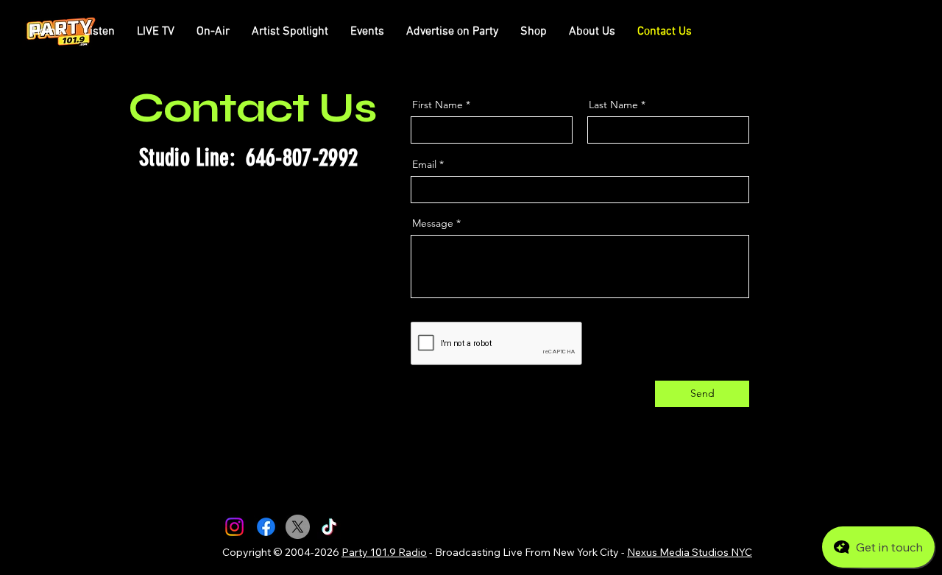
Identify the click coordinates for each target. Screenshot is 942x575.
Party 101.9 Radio (384, 552)
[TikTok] (329, 527)
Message (432, 223)
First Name (437, 104)
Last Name (613, 104)
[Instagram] (234, 527)
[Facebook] (266, 527)
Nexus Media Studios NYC (689, 552)
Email (424, 164)
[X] (298, 527)
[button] (213, 31)
